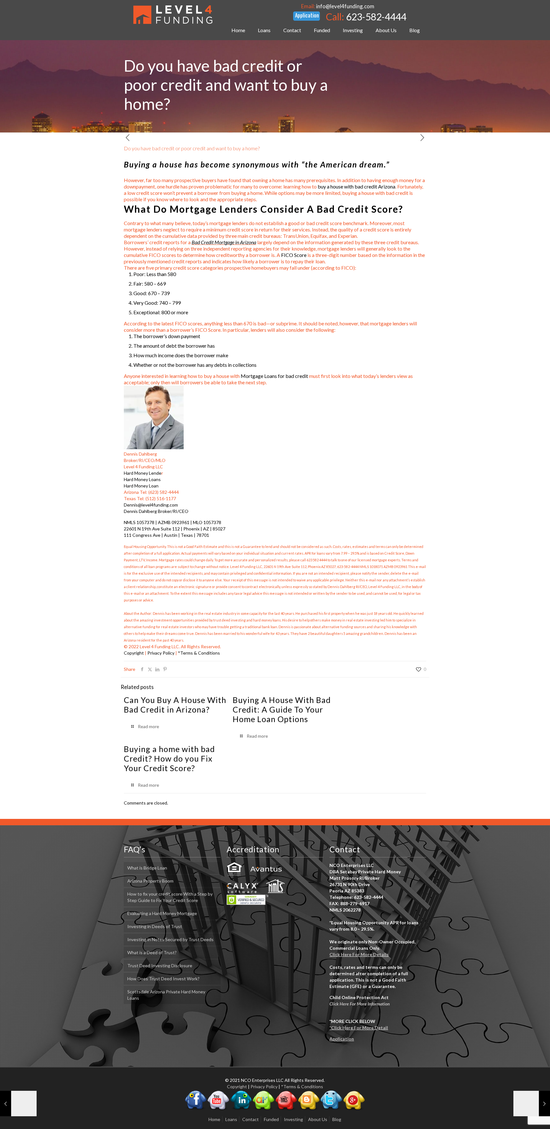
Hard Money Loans (142, 479)
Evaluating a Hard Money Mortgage (162, 913)
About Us (317, 1119)
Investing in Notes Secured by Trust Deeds (170, 939)
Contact (250, 1119)
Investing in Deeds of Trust (154, 926)
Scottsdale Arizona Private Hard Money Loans (166, 995)
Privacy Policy (160, 653)
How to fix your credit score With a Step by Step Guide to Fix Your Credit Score (170, 897)
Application (341, 1038)
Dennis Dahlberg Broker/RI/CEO (156, 511)
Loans (231, 1119)
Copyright (134, 653)
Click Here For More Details (359, 954)
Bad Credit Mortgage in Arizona (224, 242)
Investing (293, 1119)
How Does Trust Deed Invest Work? (163, 978)
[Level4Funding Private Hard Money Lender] (172, 14)
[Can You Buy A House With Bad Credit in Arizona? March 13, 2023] (531, 1103)
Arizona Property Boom (150, 881)
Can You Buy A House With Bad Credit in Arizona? (175, 704)
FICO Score (294, 255)
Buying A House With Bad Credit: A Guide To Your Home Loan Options (282, 709)
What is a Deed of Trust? (152, 952)
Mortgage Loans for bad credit (274, 376)
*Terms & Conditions (199, 653)
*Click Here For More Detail (358, 1027)
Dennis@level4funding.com (151, 505)
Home (214, 1119)
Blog (336, 1119)
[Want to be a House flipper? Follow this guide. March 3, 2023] (18, 1103)
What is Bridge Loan (147, 867)
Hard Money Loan (141, 485)
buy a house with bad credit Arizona (356, 186)
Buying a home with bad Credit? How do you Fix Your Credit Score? (169, 758)
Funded (271, 1119)
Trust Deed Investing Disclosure (159, 965)
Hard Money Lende (142, 473)
